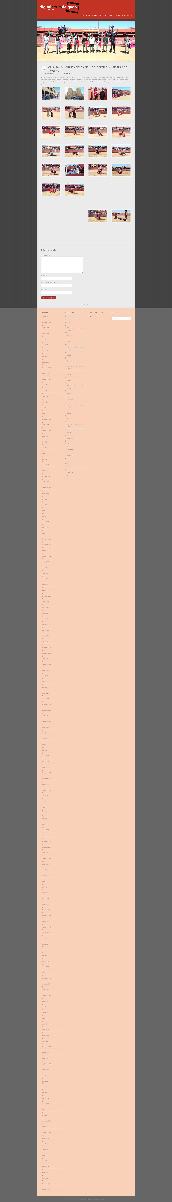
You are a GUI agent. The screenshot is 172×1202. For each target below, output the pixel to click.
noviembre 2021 (46, 544)
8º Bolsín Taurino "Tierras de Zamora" (75, 425)
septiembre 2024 (46, 379)
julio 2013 (44, 1075)
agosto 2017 (45, 796)
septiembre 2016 (46, 858)
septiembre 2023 (46, 430)
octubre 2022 (45, 482)
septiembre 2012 (46, 1132)
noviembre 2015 (46, 915)
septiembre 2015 (46, 927)
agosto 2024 (45, 385)
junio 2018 (45, 738)
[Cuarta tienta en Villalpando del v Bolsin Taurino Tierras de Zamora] (51, 99)
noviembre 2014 (46, 984)
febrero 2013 (45, 1104)
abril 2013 (44, 1092)
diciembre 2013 (46, 1047)
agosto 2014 (45, 1001)
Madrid (95, 316)
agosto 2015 (45, 933)
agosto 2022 (45, 493)
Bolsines (108, 15)
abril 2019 (44, 687)
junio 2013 (45, 1081)
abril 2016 (44, 887)
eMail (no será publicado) (48, 282)
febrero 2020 (45, 636)
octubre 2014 (45, 990)
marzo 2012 (45, 1166)
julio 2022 (44, 499)
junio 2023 (45, 447)
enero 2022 (45, 533)
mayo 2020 (45, 619)
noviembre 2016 (46, 847)
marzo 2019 (45, 693)
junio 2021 (45, 573)
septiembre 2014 (46, 995)
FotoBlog (86, 15)
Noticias (69, 336)
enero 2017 (45, 836)
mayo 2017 (45, 813)
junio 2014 (45, 1012)
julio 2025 (44, 339)
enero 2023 (45, 470)
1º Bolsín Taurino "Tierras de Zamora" (75, 329)
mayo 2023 (45, 453)
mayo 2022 (45, 510)
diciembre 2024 (46, 368)
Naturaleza (70, 455)
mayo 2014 (45, 1018)
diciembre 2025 (46, 322)
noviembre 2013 (46, 1052)
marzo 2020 (45, 630)
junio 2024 (45, 396)
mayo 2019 (45, 681)
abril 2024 (44, 408)
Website (43, 289)
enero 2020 (45, 641)
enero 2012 (45, 1178)
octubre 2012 (45, 1126)
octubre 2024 (45, 373)
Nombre (43, 275)
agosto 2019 (45, 670)
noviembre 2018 (46, 710)
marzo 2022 (45, 522)
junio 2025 (45, 345)
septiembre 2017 (46, 790)
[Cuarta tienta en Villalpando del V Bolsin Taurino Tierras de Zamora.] (74, 99)
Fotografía (90, 316)
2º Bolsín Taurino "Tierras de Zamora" (75, 348)
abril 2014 (44, 1024)
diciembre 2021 (46, 539)
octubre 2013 (45, 1058)
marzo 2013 (45, 1098)
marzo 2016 (45, 892)
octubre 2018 (45, 716)
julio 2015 (44, 938)
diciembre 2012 (46, 1115)
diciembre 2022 (46, 476)
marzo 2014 (45, 1029)
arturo (65, 73)
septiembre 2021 (46, 556)
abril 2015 (44, 955)
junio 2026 (45, 316)
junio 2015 (45, 944)
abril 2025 (44, 356)
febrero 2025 (45, 362)
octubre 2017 (45, 784)
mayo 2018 (45, 744)
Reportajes (70, 341)
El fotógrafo (127, 15)
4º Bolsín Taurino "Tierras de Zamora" (75, 387)
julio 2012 (44, 1144)
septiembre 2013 (46, 1064)
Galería (95, 15)
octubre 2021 (45, 550)
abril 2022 (44, 516)
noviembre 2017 (46, 778)
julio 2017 (44, 801)
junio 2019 (45, 676)
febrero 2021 (45, 584)
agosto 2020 (45, 607)
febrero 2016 (45, 898)
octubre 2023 (45, 425)
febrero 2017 (45, 830)
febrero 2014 (45, 1035)
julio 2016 (44, 870)
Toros (52, 73)
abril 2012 (44, 1161)
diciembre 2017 (46, 773)
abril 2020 (44, 624)
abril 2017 (44, 818)
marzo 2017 (45, 824)
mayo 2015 (45, 950)
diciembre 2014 (46, 978)
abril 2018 (44, 750)
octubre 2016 (45, 853)
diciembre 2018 (46, 704)
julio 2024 (44, 390)
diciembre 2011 (46, 1184)
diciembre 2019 (46, 647)
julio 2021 (44, 567)
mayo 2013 (45, 1087)
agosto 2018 (45, 727)
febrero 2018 (45, 761)
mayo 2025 (45, 351)
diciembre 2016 (46, 841)
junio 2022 (45, 505)
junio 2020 (45, 613)
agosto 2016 (45, 864)
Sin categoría (69, 472)
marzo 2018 (45, 756)
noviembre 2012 (46, 1121)
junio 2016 (45, 875)
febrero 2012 (45, 1172)
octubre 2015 (45, 921)
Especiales (70, 449)
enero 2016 (45, 904)
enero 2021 (45, 590)
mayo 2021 (45, 579)
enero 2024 (45, 413)
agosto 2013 (45, 1069)
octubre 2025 (45, 328)
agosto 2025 (45, 333)
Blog (101, 15)
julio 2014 (44, 1007)
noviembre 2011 (46, 1189)
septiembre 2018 (46, 721)
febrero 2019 (45, 699)
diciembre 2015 (46, 910)
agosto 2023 (45, 436)
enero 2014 (45, 1041)
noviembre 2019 (46, 653)
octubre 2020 (45, 602)
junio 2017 (45, 807)
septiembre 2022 (46, 487)
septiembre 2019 (46, 664)
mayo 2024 (45, 402)
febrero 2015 (45, 967)
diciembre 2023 (46, 419)
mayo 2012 (45, 1155)
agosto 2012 (45, 1138)
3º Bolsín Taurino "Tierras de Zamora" (75, 367)
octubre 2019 (45, 659)
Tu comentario (45, 255)
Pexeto (103, 1199)
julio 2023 (44, 442)
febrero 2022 (45, 527)
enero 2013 (45, 1109)
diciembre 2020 (46, 596)
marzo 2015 (45, 961)
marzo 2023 (45, 465)
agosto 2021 (45, 562)
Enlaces (117, 15)
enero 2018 (45, 767)
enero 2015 (45, 972)
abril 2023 (44, 459)
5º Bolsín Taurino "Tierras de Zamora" (75, 406)
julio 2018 (44, 733)
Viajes (68, 466)
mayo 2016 (45, 881)
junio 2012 (45, 1149)
